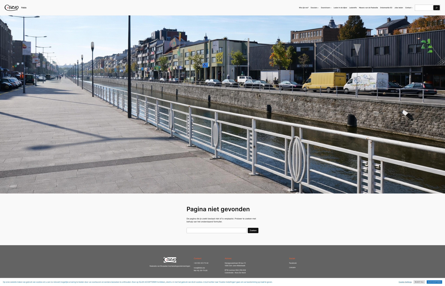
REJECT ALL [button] (419, 282)
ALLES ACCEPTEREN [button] (434, 282)
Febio (23, 7)
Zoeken (253, 230)
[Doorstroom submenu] (330, 7)
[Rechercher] (436, 7)
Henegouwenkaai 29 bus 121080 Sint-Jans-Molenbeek (235, 264)
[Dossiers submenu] (318, 7)
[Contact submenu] (412, 7)
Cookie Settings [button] (405, 282)
